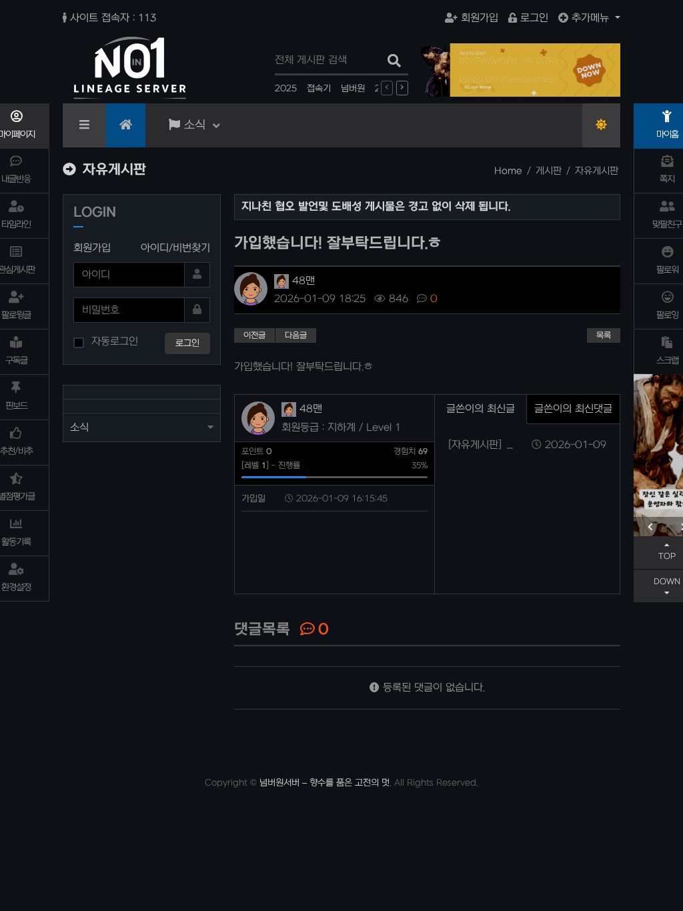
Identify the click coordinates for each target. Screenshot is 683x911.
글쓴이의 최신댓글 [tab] (573, 409)
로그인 (534, 18)
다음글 (296, 335)
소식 (194, 125)
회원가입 (479, 18)
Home (508, 171)
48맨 (302, 281)
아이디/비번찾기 (175, 248)
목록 (603, 335)
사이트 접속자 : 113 (113, 18)
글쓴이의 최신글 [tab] (480, 409)
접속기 (319, 88)
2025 (286, 88)
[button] (650, 527)
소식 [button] (79, 427)
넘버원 (353, 88)
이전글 (254, 335)
